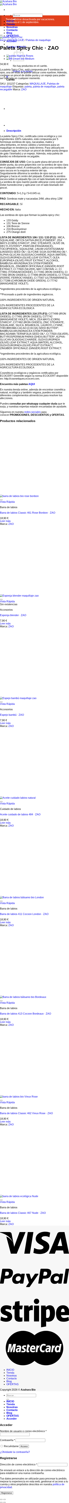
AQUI (31, 607)
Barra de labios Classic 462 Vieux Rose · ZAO (26, 1336)
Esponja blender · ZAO (13, 838)
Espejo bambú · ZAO (12, 938)
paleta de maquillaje (44, 86)
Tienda (10, 24)
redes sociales (32, 635)
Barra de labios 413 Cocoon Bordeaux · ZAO (25, 1237)
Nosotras (12, 27)
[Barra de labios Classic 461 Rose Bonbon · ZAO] (19, 719)
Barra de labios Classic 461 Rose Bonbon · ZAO (27, 736)
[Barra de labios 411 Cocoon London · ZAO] (22, 1121)
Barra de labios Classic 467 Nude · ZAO (23, 1436)
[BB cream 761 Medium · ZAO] (14, 349)
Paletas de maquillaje (38, 40)
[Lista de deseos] (1, 35)
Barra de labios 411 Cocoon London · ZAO (24, 1137)
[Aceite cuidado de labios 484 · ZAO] (18, 1021)
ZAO (23, 89)
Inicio (3, 40)
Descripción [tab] (13, 354)
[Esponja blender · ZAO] (19, 819)
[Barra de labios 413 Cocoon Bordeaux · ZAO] (23, 1220)
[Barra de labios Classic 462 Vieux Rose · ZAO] (19, 1320)
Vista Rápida (7, 725)
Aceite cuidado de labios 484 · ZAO (20, 1038)
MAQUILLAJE (16, 40)
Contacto (12, 30)
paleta (28, 86)
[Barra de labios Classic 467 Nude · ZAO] (19, 1419)
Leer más (5, 744)
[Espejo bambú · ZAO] (18, 921)
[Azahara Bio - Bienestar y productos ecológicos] (8, 3)
